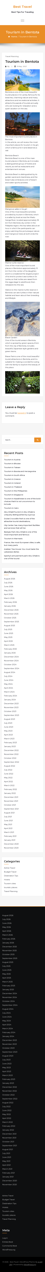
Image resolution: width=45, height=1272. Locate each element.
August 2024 (9, 672)
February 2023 (10, 742)
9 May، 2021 (22, 66)
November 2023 (11, 707)
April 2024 (8, 688)
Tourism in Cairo (11, 508)
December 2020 (11, 844)
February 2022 (10, 789)
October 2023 (10, 711)
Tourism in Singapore (13, 495)
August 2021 (9, 813)
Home (14, 37)
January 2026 (10, 606)
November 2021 (11, 801)
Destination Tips (11, 876)
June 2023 (8, 727)
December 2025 (11, 610)
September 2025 (11, 622)
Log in (5, 1238)
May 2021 (8, 824)
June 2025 (8, 633)
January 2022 (10, 793)
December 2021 (11, 797)
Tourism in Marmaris (13, 538)
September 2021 (11, 809)
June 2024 (8, 680)
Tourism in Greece (12, 479)
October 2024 (10, 664)
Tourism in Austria (12, 460)
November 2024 (11, 661)
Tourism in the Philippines (15, 491)
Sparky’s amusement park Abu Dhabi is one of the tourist (22, 557)
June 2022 (8, 774)
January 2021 (9, 840)
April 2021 (8, 828)
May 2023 (8, 731)
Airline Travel (9, 868)
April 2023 (8, 735)
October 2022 (10, 758)
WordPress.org (8, 1250)
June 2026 (8, 586)
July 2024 (8, 676)
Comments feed (9, 1246)
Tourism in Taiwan (12, 467)
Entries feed (7, 1242)
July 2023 (8, 723)
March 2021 (9, 832)
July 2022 (8, 770)
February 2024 (10, 696)
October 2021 (10, 805)
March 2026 (9, 598)
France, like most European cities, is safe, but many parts (22, 543)
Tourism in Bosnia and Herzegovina (20, 471)
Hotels (7, 880)
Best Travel (22, 7)
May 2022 (8, 778)
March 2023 (9, 739)
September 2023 (11, 715)
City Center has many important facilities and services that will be (22, 526)
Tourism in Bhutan (12, 463)
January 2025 (10, 653)
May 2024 (8, 684)
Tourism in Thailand (13, 487)
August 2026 (9, 579)
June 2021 (8, 820)
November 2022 (11, 754)
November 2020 (11, 848)
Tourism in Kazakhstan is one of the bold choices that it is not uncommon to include (22, 501)
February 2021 (10, 836)
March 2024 (9, 692)
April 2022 (8, 781)
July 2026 (8, 583)
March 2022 (9, 785)
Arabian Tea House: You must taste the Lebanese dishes (21, 550)
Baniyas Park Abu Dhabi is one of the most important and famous (20, 533)
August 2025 (9, 625)
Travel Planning (12, 56)
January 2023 (10, 746)
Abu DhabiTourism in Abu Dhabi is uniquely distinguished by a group (19, 513)
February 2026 (10, 602)
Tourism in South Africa (14, 475)
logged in (21, 413)
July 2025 (8, 629)
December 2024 (11, 657)
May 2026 (8, 590)
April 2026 (8, 594)
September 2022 (11, 762)
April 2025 (8, 641)
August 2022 (9, 766)
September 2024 (11, 668)
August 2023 (9, 719)
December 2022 (11, 750)
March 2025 (9, 645)
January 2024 (10, 700)
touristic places (10, 887)
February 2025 (10, 649)
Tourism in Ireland (12, 483)
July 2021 (8, 817)
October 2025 (10, 618)
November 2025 (11, 614)
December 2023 (11, 703)
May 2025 (8, 637)
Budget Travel (10, 872)
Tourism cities (10, 883)
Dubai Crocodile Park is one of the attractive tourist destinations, (19, 519)
